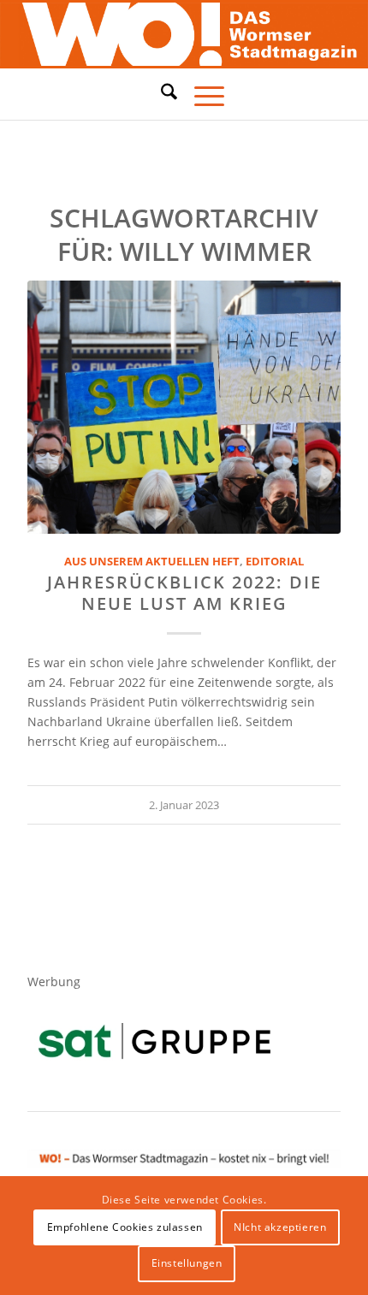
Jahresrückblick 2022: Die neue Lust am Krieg (184, 593)
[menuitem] (160, 94)
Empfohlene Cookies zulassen (125, 1227)
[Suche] (160, 91)
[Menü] (200, 94)
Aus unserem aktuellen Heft (152, 561)
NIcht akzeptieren (280, 1227)
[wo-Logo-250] (184, 35)
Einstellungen (187, 1263)
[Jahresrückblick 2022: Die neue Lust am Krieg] (184, 407)
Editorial (275, 561)
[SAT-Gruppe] (154, 1040)
